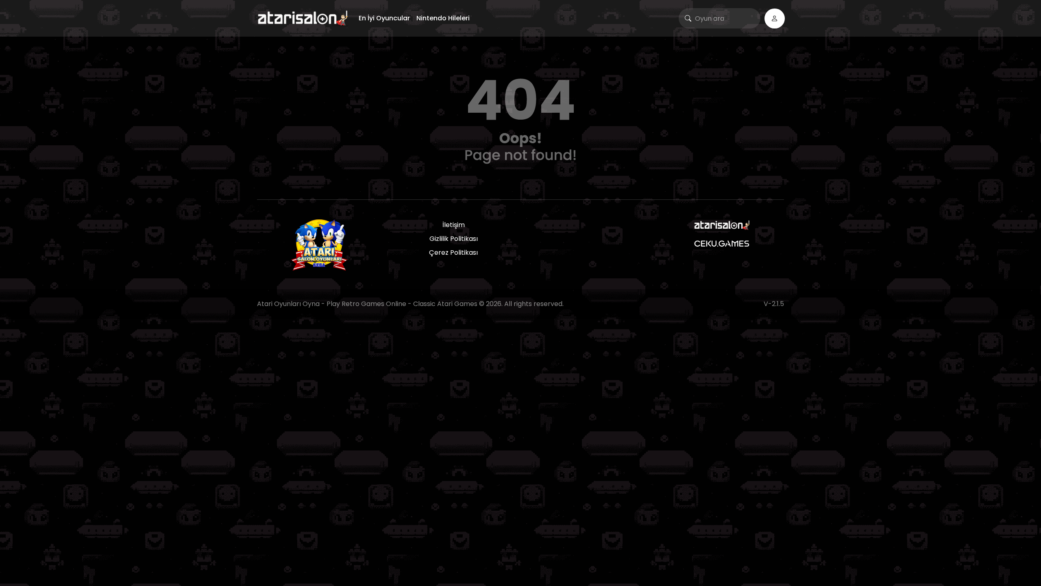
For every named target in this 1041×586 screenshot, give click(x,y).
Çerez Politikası (453, 252)
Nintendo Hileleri (443, 18)
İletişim (453, 225)
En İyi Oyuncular (384, 18)
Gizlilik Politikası (453, 238)
